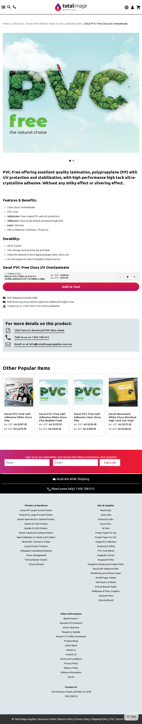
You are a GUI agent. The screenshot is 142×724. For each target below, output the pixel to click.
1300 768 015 (71, 696)
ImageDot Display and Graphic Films (106, 564)
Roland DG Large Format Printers (36, 515)
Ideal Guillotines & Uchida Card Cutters (36, 537)
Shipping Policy (100, 719)
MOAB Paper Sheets (106, 577)
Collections (17, 23)
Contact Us (71, 654)
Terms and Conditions (71, 659)
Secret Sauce (123, 719)
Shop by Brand (36, 564)
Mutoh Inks (105, 510)
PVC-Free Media (106, 550)
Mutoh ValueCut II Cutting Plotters (36, 533)
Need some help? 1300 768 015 (73, 488)
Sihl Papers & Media (106, 582)
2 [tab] (73, 161)
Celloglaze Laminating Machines (36, 550)
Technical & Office (106, 546)
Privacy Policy (71, 663)
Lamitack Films (106, 595)
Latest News (71, 645)
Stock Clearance (71, 627)
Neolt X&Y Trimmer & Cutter (36, 541)
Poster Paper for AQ (105, 533)
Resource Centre (47, 719)
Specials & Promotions (71, 623)
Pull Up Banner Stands (36, 559)
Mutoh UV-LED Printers (36, 524)
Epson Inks (105, 524)
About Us (71, 650)
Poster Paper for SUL (106, 537)
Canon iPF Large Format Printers (36, 510)
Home (6, 23)
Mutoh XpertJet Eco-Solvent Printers (36, 519)
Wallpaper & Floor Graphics (106, 591)
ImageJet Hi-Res (106, 559)
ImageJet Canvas (105, 555)
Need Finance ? (71, 618)
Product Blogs (71, 641)
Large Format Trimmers (36, 546)
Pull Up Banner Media (106, 586)
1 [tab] (70, 161)
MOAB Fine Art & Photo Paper (106, 573)
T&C (112, 719)
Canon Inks (105, 515)
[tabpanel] (71, 93)
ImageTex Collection (106, 541)
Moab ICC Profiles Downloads (71, 636)
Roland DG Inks (105, 519)
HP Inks (106, 528)
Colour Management (36, 555)
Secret (71, 677)
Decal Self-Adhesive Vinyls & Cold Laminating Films (54, 23)
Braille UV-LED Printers (36, 528)
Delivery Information (71, 672)
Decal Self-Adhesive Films (106, 568)
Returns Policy (71, 668)
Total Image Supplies (25, 719)
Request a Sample (71, 632)
